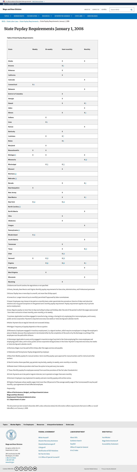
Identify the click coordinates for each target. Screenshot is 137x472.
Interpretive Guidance (55, 425)
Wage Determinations (109, 441)
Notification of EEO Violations (48, 451)
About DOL (74, 437)
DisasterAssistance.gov (46, 444)
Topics (5, 425)
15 (20, 207)
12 (15, 174)
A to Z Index (74, 450)
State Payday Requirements (29, 21)
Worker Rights (15, 425)
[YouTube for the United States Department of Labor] (35, 469)
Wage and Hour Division (12, 9)
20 (47, 263)
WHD (3, 21)
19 (47, 258)
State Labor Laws (12, 21)
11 (47, 164)
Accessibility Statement (110, 444)
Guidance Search (76, 441)
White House (42, 437)
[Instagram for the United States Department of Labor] (26, 469)
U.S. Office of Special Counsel (48, 457)
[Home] (11, 434)
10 (86, 160)
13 (16, 178)
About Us (87, 9)
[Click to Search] (131, 9)
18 (64, 254)
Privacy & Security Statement (109, 469)
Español (104, 9)
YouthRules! (106, 437)
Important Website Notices (90, 469)
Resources (40, 425)
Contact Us (95, 9)
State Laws (70, 425)
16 (34, 235)
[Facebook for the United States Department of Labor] (17, 469)
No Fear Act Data (44, 454)
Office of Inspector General (79, 447)
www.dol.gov (10, 462)
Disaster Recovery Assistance (48, 441)
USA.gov (41, 447)
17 (86, 249)
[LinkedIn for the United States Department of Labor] (30, 469)
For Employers (29, 425)
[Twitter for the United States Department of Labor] (21, 469)
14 (34, 202)
